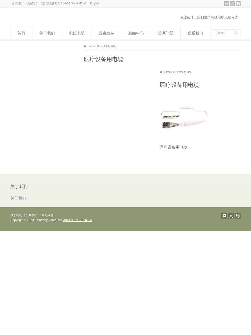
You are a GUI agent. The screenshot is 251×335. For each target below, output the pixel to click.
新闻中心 (136, 33)
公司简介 (32, 215)
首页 (21, 33)
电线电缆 (77, 33)
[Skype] (238, 3)
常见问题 (166, 33)
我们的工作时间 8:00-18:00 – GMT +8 (63, 3)
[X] (232, 3)
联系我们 (31, 3)
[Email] (226, 3)
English (94, 3)
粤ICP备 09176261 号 (77, 220)
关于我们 (17, 3)
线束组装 (106, 33)
